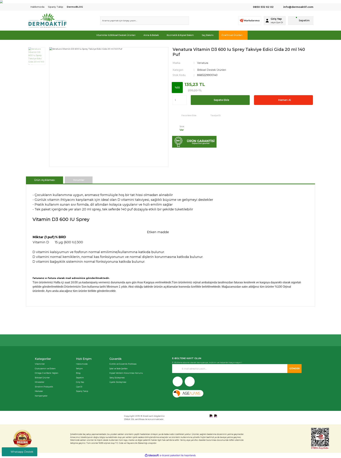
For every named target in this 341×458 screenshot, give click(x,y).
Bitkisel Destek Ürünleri (211, 70)
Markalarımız (252, 20)
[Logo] (47, 20)
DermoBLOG (75, 6)
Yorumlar (78, 180)
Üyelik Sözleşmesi (117, 382)
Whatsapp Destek (22, 451)
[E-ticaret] (170, 455)
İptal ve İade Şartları (118, 368)
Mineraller (39, 382)
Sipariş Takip (55, 6)
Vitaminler (40, 364)
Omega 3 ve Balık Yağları (46, 373)
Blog (78, 373)
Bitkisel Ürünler (42, 377)
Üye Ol (79, 386)
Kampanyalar (41, 396)
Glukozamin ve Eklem (45, 368)
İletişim (79, 368)
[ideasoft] (152, 455)
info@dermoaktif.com (298, 7)
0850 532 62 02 (263, 7)
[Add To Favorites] (184, 115)
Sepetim (80, 377)
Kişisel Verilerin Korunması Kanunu (126, 373)
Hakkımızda (37, 6)
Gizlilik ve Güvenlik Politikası (123, 364)
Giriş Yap (80, 382)
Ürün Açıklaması (44, 180)
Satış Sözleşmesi (117, 377)
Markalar (39, 391)
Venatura (202, 63)
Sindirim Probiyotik (44, 386)
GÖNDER (294, 368)
